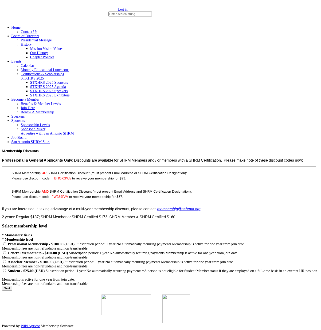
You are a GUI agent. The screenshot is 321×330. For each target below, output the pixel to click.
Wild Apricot (30, 326)
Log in (123, 9)
